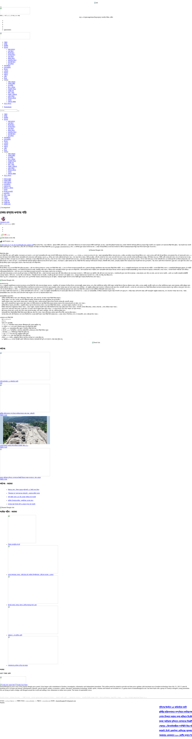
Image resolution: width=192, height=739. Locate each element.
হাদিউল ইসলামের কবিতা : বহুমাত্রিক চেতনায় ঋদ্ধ (20, 500)
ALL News (7, 103)
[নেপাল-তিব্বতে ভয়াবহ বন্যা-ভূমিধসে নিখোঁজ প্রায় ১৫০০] (25, 443)
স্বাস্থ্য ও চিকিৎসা (12, 94)
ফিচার (5, 78)
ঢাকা (1, 383)
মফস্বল (6, 47)
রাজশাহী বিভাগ (11, 62)
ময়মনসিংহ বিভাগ (12, 60)
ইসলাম (5, 190)
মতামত (10, 100)
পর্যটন (5, 76)
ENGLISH (7, 179)
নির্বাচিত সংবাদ (3, 415)
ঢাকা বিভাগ (11, 51)
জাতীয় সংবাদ (7, 204)
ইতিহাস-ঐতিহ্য (12, 98)
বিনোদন (6, 69)
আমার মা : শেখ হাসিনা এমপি (15, 635)
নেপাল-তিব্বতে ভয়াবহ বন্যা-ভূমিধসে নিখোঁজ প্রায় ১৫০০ (14, 445)
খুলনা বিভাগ (11, 56)
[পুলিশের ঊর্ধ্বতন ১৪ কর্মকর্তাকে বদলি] (25, 379)
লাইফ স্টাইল (11, 96)
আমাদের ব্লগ (7, 186)
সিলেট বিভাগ (11, 53)
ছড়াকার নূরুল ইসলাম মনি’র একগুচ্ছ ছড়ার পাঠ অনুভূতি (21, 504)
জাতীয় (5, 44)
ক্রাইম (5, 197)
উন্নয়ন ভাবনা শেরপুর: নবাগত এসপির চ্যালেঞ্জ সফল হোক (22, 605)
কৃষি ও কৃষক (11, 93)
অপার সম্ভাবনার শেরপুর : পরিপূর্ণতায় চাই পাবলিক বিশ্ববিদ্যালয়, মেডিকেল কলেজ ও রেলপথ (30, 574)
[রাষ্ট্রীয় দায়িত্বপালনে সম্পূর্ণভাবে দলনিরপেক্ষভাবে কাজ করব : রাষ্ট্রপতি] (25, 411)
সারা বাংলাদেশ (11, 49)
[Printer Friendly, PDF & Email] (5, 236)
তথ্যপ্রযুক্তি (7, 67)
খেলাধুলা (6, 71)
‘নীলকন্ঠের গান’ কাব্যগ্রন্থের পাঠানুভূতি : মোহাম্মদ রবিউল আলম (24, 493)
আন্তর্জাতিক (7, 65)
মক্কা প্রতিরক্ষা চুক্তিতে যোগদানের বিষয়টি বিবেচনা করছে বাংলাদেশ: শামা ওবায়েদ (20, 477)
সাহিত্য (6, 74)
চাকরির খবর (11, 91)
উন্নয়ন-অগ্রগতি (8, 191)
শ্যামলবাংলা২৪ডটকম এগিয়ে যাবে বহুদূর (18, 665)
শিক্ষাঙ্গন (6, 73)
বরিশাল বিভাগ (11, 58)
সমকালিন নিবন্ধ (12, 89)
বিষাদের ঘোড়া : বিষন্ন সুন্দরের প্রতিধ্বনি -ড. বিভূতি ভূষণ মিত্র (23, 489)
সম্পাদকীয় (10, 85)
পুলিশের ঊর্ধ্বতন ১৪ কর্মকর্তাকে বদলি (9, 381)
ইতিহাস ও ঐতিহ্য (8, 188)
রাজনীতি (6, 46)
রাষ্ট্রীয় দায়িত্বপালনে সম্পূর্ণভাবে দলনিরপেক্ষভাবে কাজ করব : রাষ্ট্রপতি (17, 413)
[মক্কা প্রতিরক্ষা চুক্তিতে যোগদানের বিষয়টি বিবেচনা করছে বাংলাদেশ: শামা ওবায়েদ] (25, 476)
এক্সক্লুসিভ (7, 193)
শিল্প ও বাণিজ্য (11, 87)
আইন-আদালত (11, 82)
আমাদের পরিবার (12, 102)
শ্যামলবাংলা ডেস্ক (4, 222)
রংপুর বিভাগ (11, 64)
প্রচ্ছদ (5, 42)
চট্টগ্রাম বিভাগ (11, 55)
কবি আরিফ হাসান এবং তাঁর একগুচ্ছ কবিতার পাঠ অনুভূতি (22, 497)
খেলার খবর (6, 200)
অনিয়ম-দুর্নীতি (11, 83)
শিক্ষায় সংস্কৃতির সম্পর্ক (14, 544)
